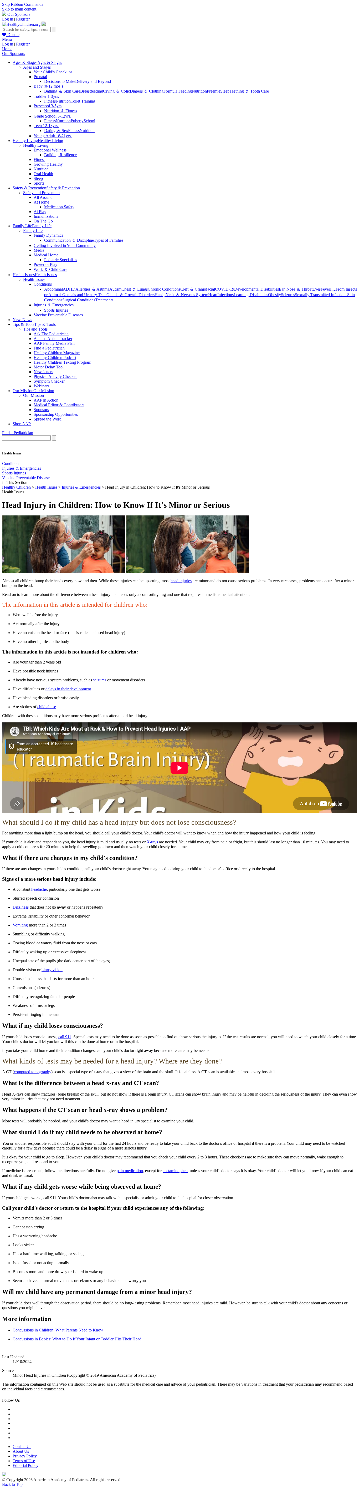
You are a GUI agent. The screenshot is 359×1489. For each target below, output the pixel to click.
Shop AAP (22, 424)
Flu (333, 289)
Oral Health (43, 173)
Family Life (33, 230)
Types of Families (108, 240)
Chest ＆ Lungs (134, 289)
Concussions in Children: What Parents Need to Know (58, 1330)
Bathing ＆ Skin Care (62, 91)
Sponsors (41, 409)
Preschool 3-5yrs (47, 106)
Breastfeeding (91, 91)
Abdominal (53, 289)
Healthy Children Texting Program (62, 362)
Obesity (274, 294)
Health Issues (34, 279)
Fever (325, 289)
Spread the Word (47, 419)
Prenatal (40, 76)
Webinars (41, 386)
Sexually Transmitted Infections (321, 294)
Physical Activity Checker (55, 376)
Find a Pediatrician (49, 348)
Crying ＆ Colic (116, 91)
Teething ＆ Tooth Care (249, 91)
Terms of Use (24, 1460)
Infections (225, 294)
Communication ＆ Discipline (69, 240)
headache (39, 889)
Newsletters (43, 371)
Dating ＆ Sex (56, 130)
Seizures (288, 294)
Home (7, 49)
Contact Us (22, 1446)
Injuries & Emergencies (21, 468)
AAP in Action (46, 400)
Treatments (104, 300)
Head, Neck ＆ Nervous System (181, 294)
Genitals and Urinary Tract (84, 294)
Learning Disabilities (251, 294)
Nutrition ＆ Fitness (60, 111)
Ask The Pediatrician (51, 334)
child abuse (46, 707)
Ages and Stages (37, 67)
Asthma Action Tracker (53, 338)
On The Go (43, 221)
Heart (212, 294)
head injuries (181, 581)
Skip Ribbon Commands (22, 4)
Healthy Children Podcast (55, 357)
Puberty (77, 121)
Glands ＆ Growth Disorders (130, 294)
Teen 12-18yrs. (46, 125)
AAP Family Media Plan (54, 343)
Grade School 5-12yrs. (52, 116)
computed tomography (32, 1072)
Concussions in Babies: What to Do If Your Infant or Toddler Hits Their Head (77, 1339)
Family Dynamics (48, 235)
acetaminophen (175, 1170)
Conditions (43, 284)
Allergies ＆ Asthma (92, 289)
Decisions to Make (59, 81)
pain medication (130, 1170)
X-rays (152, 842)
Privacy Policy (25, 1456)
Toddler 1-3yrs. (46, 96)
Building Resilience (60, 155)
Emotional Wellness (50, 150)
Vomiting (20, 925)
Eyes (316, 289)
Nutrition (199, 91)
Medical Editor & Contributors (59, 405)
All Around (43, 197)
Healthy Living (35, 145)
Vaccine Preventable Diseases (58, 315)
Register (23, 19)
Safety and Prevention (41, 192)
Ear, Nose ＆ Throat (295, 289)
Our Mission (33, 395)
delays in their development (68, 689)
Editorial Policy (25, 1465)
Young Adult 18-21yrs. (53, 136)
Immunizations (46, 216)
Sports (39, 183)
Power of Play (45, 264)
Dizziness (21, 907)
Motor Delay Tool (49, 367)
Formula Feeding (177, 91)
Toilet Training (83, 101)
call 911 (64, 1037)
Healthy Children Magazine (57, 353)
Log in (7, 19)
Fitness (50, 101)
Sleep (224, 91)
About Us (21, 1451)
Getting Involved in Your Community (65, 245)
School (89, 121)
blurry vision (52, 970)
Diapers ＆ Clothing (146, 91)
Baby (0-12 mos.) (48, 86)
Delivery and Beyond (93, 81)
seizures (99, 680)
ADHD (69, 289)
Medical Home (46, 255)
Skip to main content (19, 9)
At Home (41, 202)
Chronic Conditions (164, 289)
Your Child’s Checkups (53, 72)
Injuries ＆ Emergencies (54, 305)
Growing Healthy (48, 164)
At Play (40, 211)
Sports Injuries (56, 310)
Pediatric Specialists (60, 259)
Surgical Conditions (78, 300)
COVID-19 (224, 289)
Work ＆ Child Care (50, 269)
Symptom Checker (49, 381)
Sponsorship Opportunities (56, 414)
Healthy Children (16, 487)
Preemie (213, 91)
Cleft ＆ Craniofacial (197, 289)
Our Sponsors (18, 14)
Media (39, 250)
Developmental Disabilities (256, 289)
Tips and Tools (35, 329)
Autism (115, 289)
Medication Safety (59, 207)
